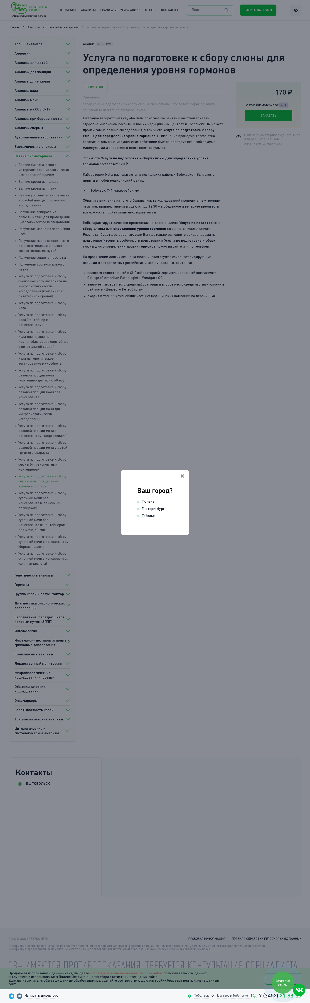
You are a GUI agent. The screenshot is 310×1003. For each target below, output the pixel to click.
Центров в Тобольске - (234, 995)
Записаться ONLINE (283, 983)
